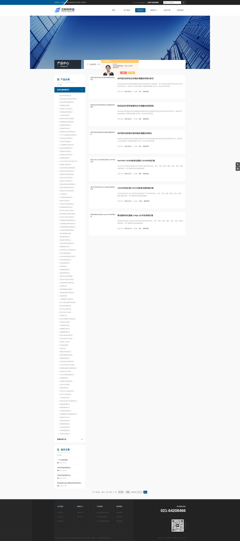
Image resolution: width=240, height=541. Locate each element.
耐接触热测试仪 (65, 332)
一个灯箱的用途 (62, 460)
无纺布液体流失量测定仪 (67, 168)
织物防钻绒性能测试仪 (67, 174)
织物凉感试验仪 (65, 434)
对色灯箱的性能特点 (64, 467)
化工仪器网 (167, 538)
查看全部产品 (61, 439)
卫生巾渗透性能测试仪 (67, 374)
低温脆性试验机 (65, 105)
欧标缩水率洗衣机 (65, 371)
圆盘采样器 (63, 296)
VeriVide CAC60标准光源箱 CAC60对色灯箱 (136, 161)
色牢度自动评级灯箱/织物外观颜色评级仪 (134, 133)
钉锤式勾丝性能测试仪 (67, 204)
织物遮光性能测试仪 (66, 381)
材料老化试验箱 (102, 517)
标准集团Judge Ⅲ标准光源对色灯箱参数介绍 (69, 483)
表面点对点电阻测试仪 (67, 391)
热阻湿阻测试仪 (65, 273)
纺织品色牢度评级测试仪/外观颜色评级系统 (135, 106)
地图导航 (119, 521)
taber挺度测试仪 (65, 427)
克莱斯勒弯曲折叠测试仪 (67, 227)
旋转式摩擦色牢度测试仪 (67, 319)
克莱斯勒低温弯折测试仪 (67, 223)
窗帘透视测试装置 (65, 233)
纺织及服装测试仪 (63, 90)
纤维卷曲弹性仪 (65, 263)
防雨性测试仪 (64, 388)
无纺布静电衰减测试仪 (67, 243)
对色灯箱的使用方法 (64, 475)
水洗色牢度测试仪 (65, 141)
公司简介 (60, 512)
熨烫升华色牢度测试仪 (67, 191)
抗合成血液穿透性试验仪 (67, 256)
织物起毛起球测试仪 (66, 154)
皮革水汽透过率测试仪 (67, 217)
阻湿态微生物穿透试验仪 (67, 214)
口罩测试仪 (63, 194)
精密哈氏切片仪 (65, 417)
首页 (113, 10)
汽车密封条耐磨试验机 (67, 230)
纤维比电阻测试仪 (65, 260)
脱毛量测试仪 (64, 378)
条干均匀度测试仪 (65, 394)
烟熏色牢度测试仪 (65, 240)
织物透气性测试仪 (65, 151)
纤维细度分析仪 (65, 325)
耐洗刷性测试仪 (65, 237)
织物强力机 (63, 315)
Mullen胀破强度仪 (65, 253)
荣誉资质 (60, 521)
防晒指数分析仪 (65, 246)
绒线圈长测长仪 (65, 328)
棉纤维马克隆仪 (65, 322)
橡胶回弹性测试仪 (65, 351)
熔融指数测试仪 (65, 404)
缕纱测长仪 (63, 266)
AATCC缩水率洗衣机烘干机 (68, 161)
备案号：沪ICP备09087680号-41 (101, 538)
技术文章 (167, 10)
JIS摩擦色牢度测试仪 (66, 299)
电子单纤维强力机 (65, 95)
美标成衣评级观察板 (66, 276)
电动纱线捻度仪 (65, 420)
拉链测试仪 (63, 286)
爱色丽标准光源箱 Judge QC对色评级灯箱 (135, 215)
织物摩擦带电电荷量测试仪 (68, 414)
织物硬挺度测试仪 (65, 125)
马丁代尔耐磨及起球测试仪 (68, 135)
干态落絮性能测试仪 (66, 197)
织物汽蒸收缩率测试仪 (67, 187)
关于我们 (127, 10)
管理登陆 (174, 538)
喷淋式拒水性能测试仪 (67, 171)
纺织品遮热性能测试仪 (67, 102)
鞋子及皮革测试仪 (65, 309)
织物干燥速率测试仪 (66, 335)
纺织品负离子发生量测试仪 (68, 401)
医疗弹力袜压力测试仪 (67, 210)
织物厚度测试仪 (65, 128)
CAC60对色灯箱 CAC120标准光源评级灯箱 (135, 188)
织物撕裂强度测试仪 (66, 207)
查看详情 (146, 91)
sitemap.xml (182, 538)
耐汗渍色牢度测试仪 (66, 138)
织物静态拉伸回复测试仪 (67, 131)
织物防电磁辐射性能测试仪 (68, 368)
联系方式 (119, 517)
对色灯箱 (63, 348)
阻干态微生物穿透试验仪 (67, 302)
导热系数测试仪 (65, 430)
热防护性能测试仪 (65, 305)
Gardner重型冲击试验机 (67, 365)
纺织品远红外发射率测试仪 (68, 99)
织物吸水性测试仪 (65, 164)
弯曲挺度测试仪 (65, 358)
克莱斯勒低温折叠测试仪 (67, 220)
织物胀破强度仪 (65, 158)
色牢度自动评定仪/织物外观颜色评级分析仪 (135, 78)
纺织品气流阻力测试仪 (67, 279)
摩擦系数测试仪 (65, 407)
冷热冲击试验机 (65, 384)
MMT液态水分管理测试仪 (68, 250)
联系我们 (180, 10)
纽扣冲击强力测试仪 (66, 177)
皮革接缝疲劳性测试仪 (67, 292)
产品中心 (140, 10)
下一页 (121, 492)
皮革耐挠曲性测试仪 (66, 289)
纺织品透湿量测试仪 (66, 148)
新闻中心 (153, 10)
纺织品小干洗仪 (65, 342)
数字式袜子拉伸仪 (65, 312)
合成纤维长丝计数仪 (66, 338)
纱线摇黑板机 (64, 345)
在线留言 (119, 512)
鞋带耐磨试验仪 (65, 424)
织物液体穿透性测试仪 (67, 122)
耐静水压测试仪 (65, 200)
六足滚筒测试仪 (65, 115)
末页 (127, 492)
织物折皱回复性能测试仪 (67, 184)
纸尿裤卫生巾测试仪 (66, 108)
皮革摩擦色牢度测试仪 (67, 282)
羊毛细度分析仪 (65, 397)
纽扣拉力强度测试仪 (66, 181)
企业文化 (60, 517)
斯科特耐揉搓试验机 (66, 355)
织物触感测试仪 (65, 269)
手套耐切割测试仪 (65, 411)
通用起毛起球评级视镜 (67, 118)
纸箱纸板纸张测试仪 (66, 112)
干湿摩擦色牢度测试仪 (67, 145)
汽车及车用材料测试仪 (104, 521)
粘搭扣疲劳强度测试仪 (67, 361)
